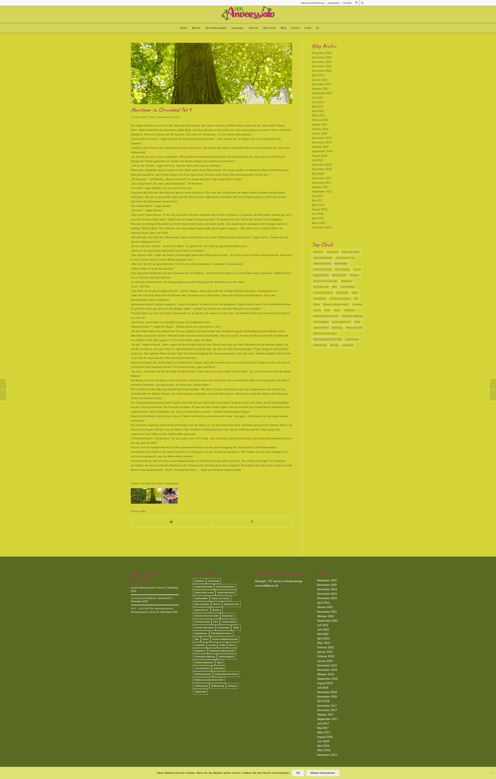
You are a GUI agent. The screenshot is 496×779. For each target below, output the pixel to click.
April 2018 (318, 173)
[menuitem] (312, 3)
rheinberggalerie (321, 322)
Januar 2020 (319, 133)
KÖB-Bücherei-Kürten (340, 298)
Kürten (316, 304)
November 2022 (322, 84)
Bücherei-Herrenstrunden (325, 281)
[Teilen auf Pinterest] (252, 522)
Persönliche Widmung (352, 316)
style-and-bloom (321, 327)
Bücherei (354, 275)
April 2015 (318, 218)
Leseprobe (357, 304)
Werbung (334, 345)
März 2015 (318, 222)
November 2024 (322, 61)
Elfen (334, 287)
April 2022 (318, 111)
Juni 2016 (318, 213)
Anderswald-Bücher (322, 258)
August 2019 (319, 155)
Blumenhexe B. (339, 275)
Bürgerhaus (346, 281)
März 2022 (318, 115)
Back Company (342, 269)
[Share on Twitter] (171, 522)
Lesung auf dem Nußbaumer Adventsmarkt (150, 597)
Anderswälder (340, 263)
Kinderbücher (319, 298)
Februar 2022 (320, 119)
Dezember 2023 (322, 66)
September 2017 (322, 191)
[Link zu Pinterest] (356, 3)
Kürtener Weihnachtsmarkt (336, 304)
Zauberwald (347, 345)
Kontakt (347, 3)
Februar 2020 (320, 129)
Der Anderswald (320, 287)
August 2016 (319, 209)
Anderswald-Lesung (345, 258)
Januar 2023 (319, 79)
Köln (356, 298)
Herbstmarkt (342, 292)
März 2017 (318, 204)
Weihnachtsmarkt (354, 327)
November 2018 (322, 169)
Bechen (357, 269)
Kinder (355, 292)
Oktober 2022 (320, 88)
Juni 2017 (318, 196)
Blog (153, 117)
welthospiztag (352, 339)
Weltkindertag (319, 345)
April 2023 (318, 75)
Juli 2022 (317, 97)
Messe (337, 310)
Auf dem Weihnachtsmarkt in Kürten (147, 587)
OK (298, 772)
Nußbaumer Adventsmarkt (325, 316)
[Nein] (491, 773)
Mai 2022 (317, 106)
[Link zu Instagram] (362, 3)
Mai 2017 (317, 200)
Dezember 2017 (322, 178)
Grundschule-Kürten (323, 292)
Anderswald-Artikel (350, 252)
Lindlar (327, 310)
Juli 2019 (317, 160)
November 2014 (322, 227)
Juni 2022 (318, 102)
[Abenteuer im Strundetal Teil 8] (3, 389)
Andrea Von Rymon (170, 117)
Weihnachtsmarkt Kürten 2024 (327, 339)
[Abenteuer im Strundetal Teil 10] (493, 389)
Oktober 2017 (320, 187)
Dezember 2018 (322, 164)
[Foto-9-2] (211, 73)
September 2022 (322, 93)
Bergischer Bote (321, 275)
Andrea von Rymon (322, 269)
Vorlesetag (337, 327)
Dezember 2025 (322, 52)
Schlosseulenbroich (341, 322)
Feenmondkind (347, 287)
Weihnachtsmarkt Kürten (325, 333)
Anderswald (332, 252)
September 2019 (322, 151)
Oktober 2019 (320, 146)
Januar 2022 (319, 124)
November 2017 (322, 182)
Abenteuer (318, 252)
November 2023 (322, 70)
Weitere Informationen (322, 772)
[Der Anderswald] (248, 14)
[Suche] (316, 28)
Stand (357, 322)
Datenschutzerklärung (312, 3)
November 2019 (322, 142)
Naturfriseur (349, 310)
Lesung (316, 310)
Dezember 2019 (322, 137)
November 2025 (322, 57)
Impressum (333, 3)
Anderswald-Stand (322, 263)
